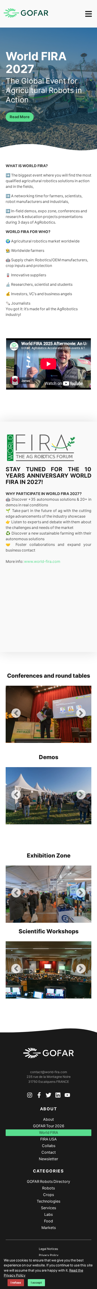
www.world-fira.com (42, 561)
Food (48, 1221)
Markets (48, 1227)
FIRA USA (48, 1139)
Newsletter (48, 1158)
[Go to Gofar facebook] (39, 1096)
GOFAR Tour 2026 (48, 1126)
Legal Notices (48, 1249)
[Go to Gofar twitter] (48, 1096)
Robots (48, 1188)
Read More (20, 116)
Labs (48, 1214)
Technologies (48, 1201)
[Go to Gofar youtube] (67, 1096)
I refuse (16, 1283)
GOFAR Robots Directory (48, 1181)
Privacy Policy (48, 1255)
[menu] (88, 14)
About (48, 1119)
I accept (36, 1283)
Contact (48, 1152)
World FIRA (48, 1132)
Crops (48, 1194)
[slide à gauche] (16, 713)
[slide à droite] (81, 713)
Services (48, 1207)
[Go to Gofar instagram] (29, 1096)
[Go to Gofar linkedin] (58, 1096)
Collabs (48, 1145)
